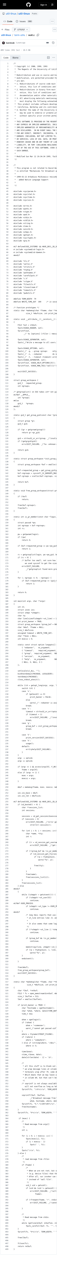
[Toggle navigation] (4, 4)
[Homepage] (28, 4)
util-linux (11, 13)
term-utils (19, 35)
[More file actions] (54, 58)
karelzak (10, 43)
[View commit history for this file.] (53, 43)
